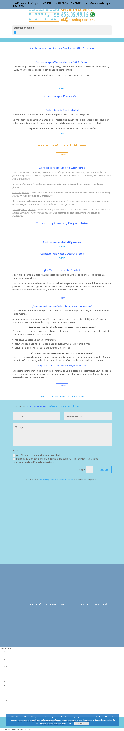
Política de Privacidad (48, 455)
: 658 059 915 (39, 406)
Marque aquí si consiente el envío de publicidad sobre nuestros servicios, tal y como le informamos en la (57, 460)
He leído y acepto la (38, 455)
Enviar (103, 470)
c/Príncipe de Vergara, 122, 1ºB (33, 3)
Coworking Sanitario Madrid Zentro (56, 479)
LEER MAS (62, 154)
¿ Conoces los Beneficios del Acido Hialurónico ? (62, 145)
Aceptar (81, 723)
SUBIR (62, 88)
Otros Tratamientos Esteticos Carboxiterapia (62, 396)
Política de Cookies (63, 723)
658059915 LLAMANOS (68, 3)
